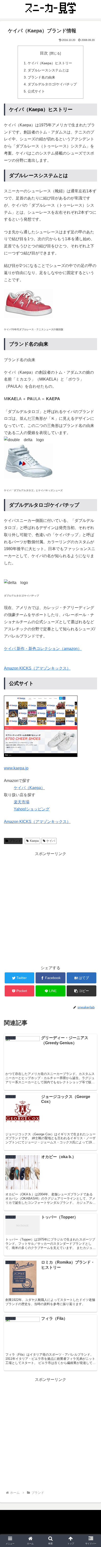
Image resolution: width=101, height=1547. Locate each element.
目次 (44, 53)
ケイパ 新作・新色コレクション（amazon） (43, 649)
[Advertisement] (50, 908)
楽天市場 (21, 802)
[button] (91, 847)
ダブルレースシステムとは (48, 70)
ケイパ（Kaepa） (29, 788)
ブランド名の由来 (41, 77)
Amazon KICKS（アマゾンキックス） (37, 668)
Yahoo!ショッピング (32, 809)
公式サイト (36, 91)
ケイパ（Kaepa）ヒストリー (50, 63)
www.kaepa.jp (16, 768)
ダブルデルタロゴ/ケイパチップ (52, 84)
